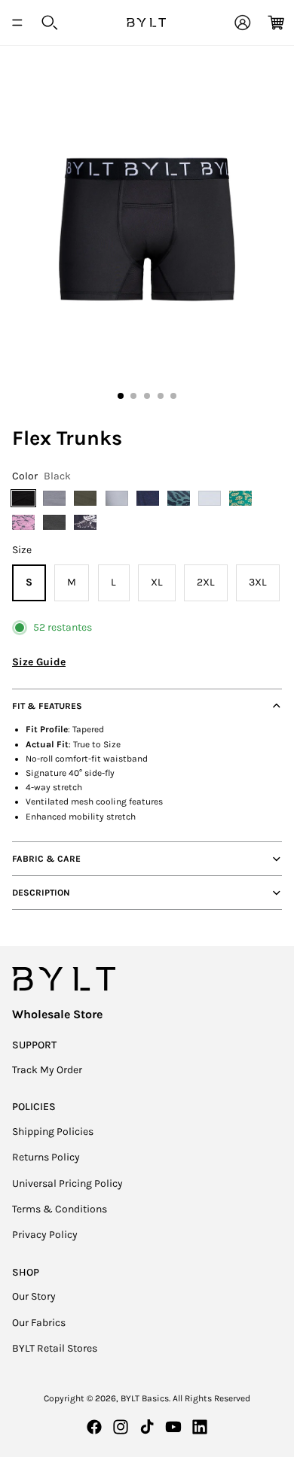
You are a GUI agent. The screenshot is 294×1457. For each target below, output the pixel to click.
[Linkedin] (200, 1427)
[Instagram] (121, 1427)
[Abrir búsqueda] (49, 22)
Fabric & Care (46, 858)
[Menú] (17, 22)
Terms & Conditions (59, 1209)
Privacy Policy (45, 1234)
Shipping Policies (52, 1131)
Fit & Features (47, 706)
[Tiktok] (147, 1427)
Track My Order (47, 1069)
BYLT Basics (145, 1398)
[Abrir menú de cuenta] (242, 22)
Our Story (34, 1296)
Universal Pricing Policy (67, 1183)
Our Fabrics (39, 1322)
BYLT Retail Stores (54, 1348)
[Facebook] (94, 1427)
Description (41, 892)
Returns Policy (46, 1157)
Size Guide (39, 661)
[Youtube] (173, 1427)
